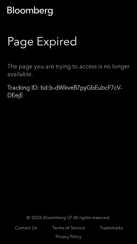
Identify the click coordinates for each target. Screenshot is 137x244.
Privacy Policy (68, 237)
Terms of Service (68, 228)
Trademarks (111, 228)
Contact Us (26, 228)
